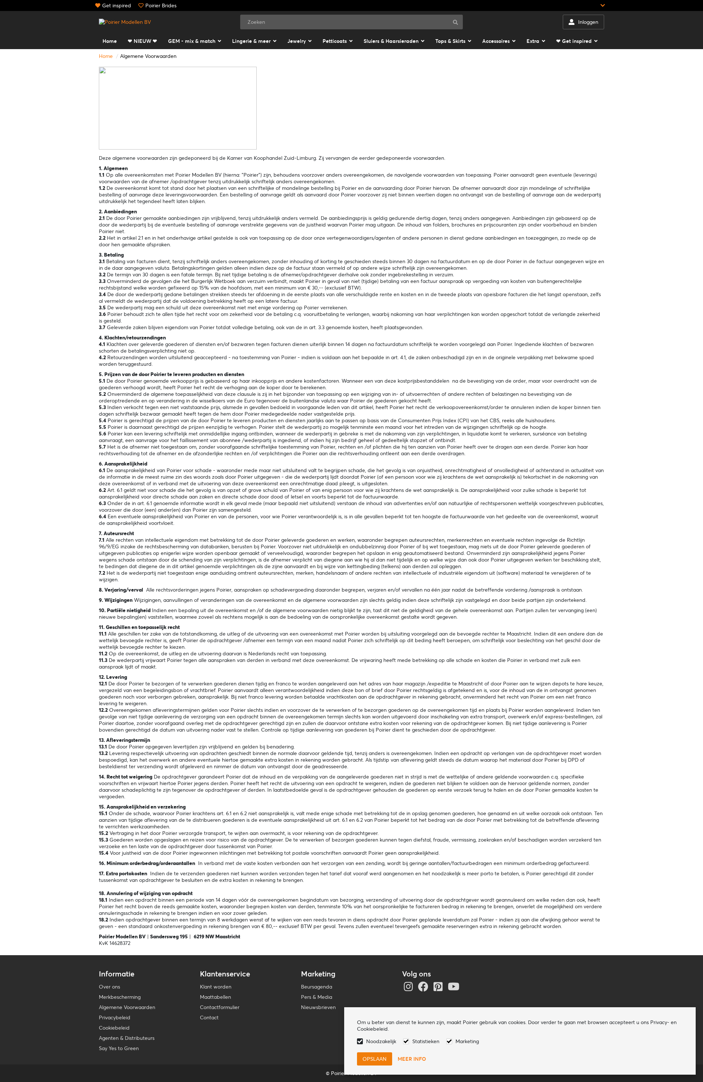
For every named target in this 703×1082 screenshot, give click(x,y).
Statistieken (425, 1041)
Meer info (412, 1059)
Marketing (467, 1041)
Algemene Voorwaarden (148, 56)
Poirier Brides (160, 5)
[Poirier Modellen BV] (125, 22)
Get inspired (116, 5)
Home (106, 56)
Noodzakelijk (381, 1041)
